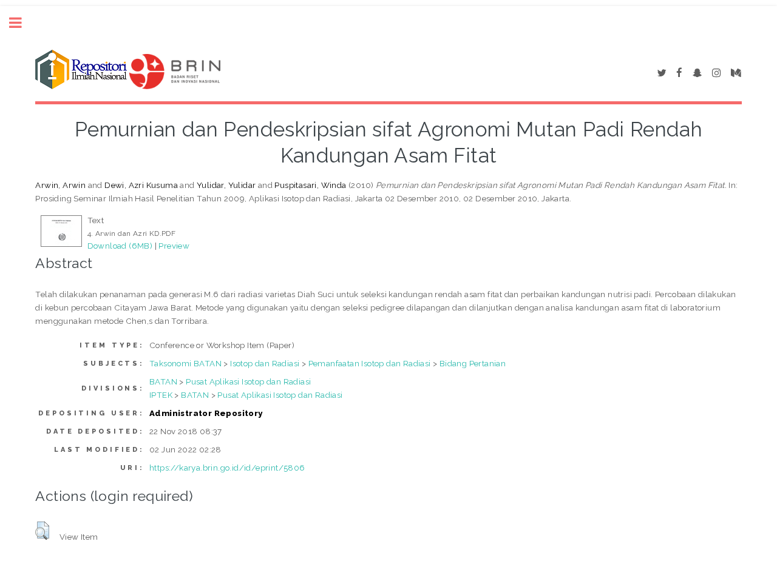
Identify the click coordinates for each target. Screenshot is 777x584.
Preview (173, 245)
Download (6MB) (120, 245)
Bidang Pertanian (472, 363)
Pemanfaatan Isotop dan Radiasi (369, 363)
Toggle (22, 22)
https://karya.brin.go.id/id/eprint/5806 (227, 467)
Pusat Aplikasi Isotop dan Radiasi (248, 381)
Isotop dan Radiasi (264, 363)
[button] (42, 531)
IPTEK (160, 395)
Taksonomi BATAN (185, 363)
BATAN (163, 381)
